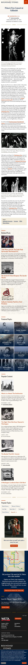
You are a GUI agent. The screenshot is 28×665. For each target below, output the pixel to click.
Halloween (6, 330)
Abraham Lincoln (21, 343)
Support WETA (4, 623)
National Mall (21, 355)
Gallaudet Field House (20, 161)
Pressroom (3, 626)
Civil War (4, 509)
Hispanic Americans (21, 330)
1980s (20, 221)
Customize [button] (3, 663)
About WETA (4, 625)
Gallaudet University (7, 221)
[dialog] (14, 657)
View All (13, 512)
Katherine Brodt (7, 404)
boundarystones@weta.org (7, 635)
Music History (6, 223)
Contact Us (4, 628)
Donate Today (5, 607)
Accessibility (17, 626)
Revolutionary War (6, 343)
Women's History (7, 367)
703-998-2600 (4, 640)
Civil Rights (21, 509)
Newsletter (17, 623)
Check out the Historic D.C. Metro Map (14, 590)
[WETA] (5, 619)
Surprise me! (14, 545)
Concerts (16, 221)
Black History (21, 367)
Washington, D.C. (14, 16)
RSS (15, 625)
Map (2, 638)
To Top (24, 615)
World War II (13, 509)
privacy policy (18, 660)
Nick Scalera (15, 18)
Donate (18, 618)
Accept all (24, 663)
